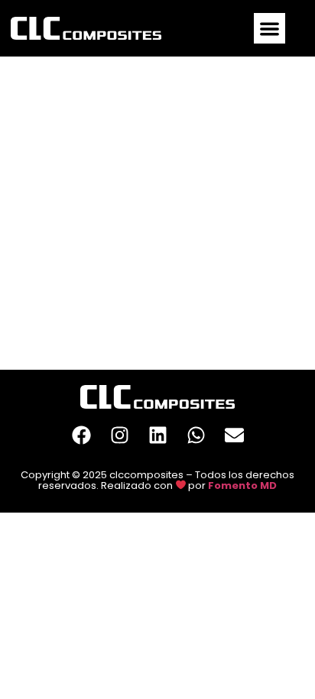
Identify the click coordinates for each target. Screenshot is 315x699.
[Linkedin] (157, 435)
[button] (269, 28)
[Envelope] (234, 435)
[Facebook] (81, 435)
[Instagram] (119, 435)
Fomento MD (242, 484)
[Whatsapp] (196, 435)
